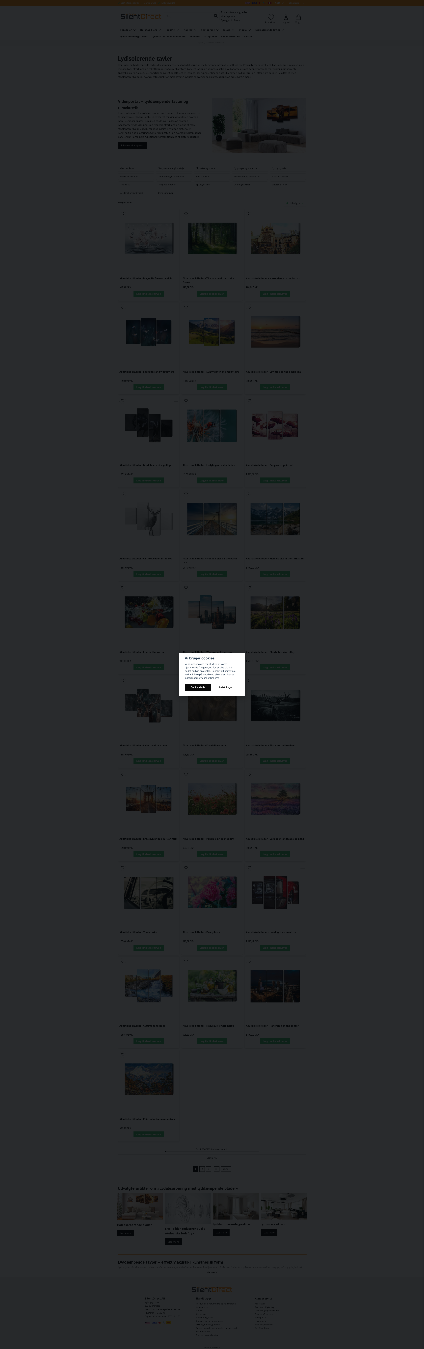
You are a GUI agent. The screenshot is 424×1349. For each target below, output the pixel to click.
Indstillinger (226, 687)
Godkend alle (198, 687)
